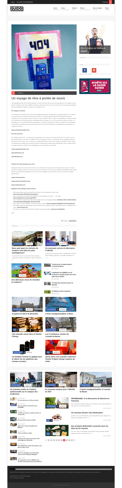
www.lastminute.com (17, 152)
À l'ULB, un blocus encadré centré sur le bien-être (29, 413)
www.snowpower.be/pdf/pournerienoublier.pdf (61, 203)
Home (56, 8)
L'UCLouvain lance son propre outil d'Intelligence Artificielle (28, 439)
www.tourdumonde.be (18, 177)
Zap (14, 275)
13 (54, 440)
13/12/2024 (62, 406)
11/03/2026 (62, 309)
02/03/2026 (29, 352)
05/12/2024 (56, 420)
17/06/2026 (22, 275)
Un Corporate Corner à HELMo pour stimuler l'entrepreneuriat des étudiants (30, 460)
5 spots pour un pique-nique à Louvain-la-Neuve (62, 265)
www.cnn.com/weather (58, 209)
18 (67, 440)
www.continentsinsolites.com (20, 130)
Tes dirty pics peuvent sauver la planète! (62, 284)
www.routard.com (22, 207)
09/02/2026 (27, 385)
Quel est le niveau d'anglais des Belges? (27, 426)
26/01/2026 (62, 385)
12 (51, 440)
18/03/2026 (29, 309)
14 (56, 440)
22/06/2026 (62, 243)
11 (48, 440)
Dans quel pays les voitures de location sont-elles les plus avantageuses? (25, 250)
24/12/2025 (97, 385)
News (65, 8)
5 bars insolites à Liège (25, 433)
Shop (107, 8)
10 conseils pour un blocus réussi (28, 400)
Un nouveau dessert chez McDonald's (87, 413)
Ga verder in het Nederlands (25, 2)
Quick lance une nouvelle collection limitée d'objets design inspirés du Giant (60, 359)
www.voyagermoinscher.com (20, 149)
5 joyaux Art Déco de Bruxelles (25, 314)
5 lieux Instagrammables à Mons (59, 314)
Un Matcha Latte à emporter (61, 291)
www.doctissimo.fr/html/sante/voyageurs (25, 194)
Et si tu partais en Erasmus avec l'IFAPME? (27, 406)
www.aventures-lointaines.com (20, 181)
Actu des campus (18, 243)
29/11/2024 (56, 433)
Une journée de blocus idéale (27, 420)
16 (61, 440)
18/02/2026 (56, 352)
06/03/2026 (62, 329)
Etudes (85, 8)
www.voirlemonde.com (18, 185)
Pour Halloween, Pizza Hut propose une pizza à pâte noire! (30, 446)
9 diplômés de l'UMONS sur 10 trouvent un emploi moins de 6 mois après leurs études (64, 274)
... (46, 440)
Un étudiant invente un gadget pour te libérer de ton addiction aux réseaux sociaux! (27, 359)
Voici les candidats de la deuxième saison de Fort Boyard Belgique (28, 453)
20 (72, 440)
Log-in (13, 2)
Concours (105, 2)
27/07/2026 (29, 243)
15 (59, 440)
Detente (74, 8)
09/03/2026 (23, 329)
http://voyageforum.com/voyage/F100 (24, 198)
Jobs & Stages (97, 8)
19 (69, 440)
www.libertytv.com (17, 156)
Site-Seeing (72, 220)
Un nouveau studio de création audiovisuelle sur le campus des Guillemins (24, 391)
